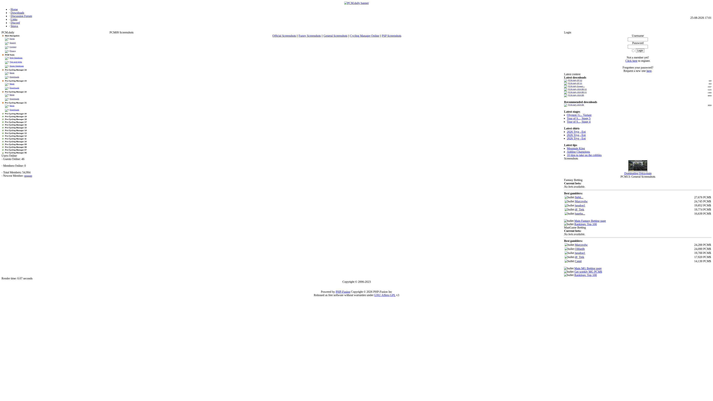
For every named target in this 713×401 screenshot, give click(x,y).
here (649, 70)
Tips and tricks (16, 62)
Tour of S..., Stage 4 (578, 121)
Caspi (578, 261)
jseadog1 (580, 205)
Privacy (13, 51)
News (12, 73)
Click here (631, 60)
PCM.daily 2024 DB (576, 95)
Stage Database (17, 66)
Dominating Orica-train (638, 173)
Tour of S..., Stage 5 (578, 118)
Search (13, 43)
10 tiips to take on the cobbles (584, 155)
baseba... (580, 213)
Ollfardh (580, 248)
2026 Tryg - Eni (576, 131)
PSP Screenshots (391, 35)
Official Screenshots (284, 35)
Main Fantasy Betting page (590, 220)
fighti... (579, 197)
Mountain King (576, 148)
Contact (13, 47)
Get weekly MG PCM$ (588, 271)
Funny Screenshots (310, 35)
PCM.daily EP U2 (575, 80)
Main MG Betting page (588, 268)
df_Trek (579, 209)
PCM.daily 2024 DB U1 (577, 92)
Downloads (14, 77)
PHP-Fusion (343, 291)
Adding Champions (578, 151)
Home (12, 39)
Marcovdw (581, 201)
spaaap (28, 175)
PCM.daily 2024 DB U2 (577, 89)
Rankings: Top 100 (585, 224)
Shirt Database (16, 58)
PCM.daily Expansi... (576, 86)
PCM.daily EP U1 (575, 83)
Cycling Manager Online (364, 35)
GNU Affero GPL (384, 295)
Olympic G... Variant (579, 115)
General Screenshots (335, 35)
